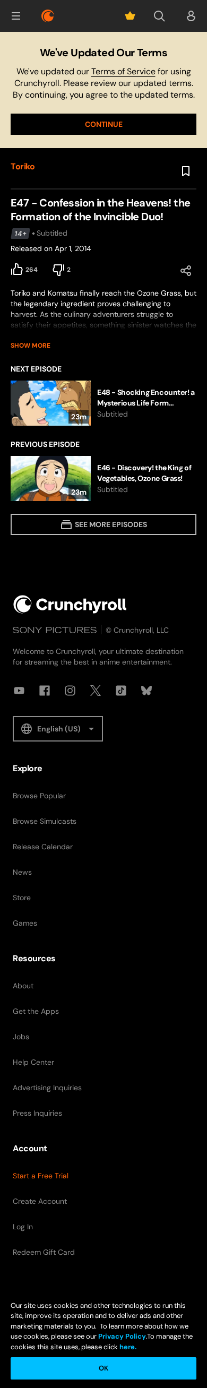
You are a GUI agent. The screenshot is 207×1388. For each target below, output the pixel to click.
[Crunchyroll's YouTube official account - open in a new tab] (19, 690)
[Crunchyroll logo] (48, 16)
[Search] (159, 16)
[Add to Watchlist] (185, 171)
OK (103, 1368)
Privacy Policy (122, 1336)
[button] (16, 16)
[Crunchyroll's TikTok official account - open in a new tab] (121, 690)
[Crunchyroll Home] (70, 604)
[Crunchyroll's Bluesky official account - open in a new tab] (146, 690)
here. (127, 1346)
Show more (30, 345)
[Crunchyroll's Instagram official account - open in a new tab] (70, 690)
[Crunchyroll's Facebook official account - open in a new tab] (44, 690)
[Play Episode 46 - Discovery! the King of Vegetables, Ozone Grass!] (103, 478)
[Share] (185, 270)
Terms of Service (123, 71)
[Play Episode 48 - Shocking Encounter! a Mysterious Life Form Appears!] (103, 403)
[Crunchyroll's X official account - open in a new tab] (95, 690)
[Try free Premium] (130, 16)
